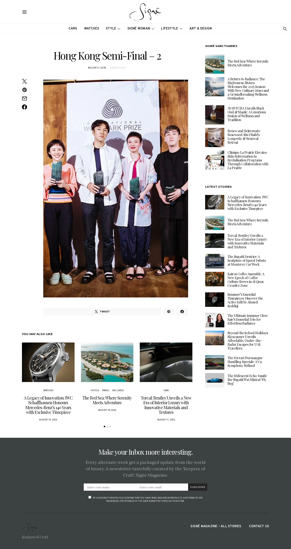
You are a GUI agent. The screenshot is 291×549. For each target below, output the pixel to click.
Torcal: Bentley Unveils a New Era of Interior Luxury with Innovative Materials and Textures (166, 405)
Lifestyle (169, 29)
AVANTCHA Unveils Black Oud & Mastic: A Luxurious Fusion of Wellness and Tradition (247, 114)
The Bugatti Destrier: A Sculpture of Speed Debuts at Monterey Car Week (247, 260)
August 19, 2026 (48, 420)
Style (111, 29)
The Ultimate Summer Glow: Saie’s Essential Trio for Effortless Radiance (248, 319)
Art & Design (200, 29)
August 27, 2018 (97, 68)
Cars (73, 29)
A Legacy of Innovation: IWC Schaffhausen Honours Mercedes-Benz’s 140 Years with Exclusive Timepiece (48, 405)
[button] (104, 426)
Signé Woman (138, 29)
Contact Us (259, 526)
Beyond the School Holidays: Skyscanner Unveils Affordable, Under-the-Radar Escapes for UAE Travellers (248, 340)
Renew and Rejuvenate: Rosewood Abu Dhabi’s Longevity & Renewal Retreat (244, 137)
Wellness (118, 390)
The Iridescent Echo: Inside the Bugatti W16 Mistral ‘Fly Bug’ (247, 379)
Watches (91, 29)
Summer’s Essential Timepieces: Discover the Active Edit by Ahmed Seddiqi (245, 300)
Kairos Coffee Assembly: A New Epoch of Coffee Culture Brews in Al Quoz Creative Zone (246, 279)
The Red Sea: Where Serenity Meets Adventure (107, 400)
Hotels (95, 390)
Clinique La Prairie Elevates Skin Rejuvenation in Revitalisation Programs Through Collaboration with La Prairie (248, 160)
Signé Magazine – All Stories (215, 526)
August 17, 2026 (166, 420)
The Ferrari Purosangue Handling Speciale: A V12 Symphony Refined (245, 361)
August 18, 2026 (107, 410)
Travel (106, 390)
